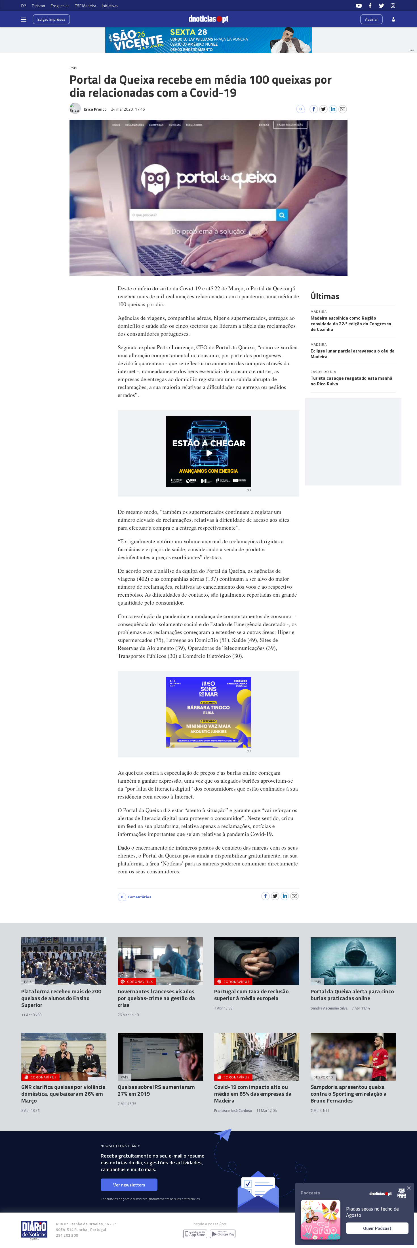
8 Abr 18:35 (30, 1110)
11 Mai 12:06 (266, 1110)
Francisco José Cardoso (233, 1110)
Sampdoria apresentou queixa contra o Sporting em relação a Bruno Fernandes (349, 1093)
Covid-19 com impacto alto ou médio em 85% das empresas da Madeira (253, 1093)
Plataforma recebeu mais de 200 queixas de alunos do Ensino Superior (61, 998)
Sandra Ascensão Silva (329, 1008)
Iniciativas (110, 6)
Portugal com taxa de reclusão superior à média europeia (251, 994)
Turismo (38, 6)
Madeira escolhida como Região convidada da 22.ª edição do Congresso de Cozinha (351, 323)
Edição (51, 19)
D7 (23, 6)
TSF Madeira (85, 6)
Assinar (371, 19)
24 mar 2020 (128, 109)
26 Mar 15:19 (128, 1015)
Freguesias (60, 6)
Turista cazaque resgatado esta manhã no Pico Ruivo (351, 381)
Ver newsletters (129, 1184)
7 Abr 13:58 (223, 1008)
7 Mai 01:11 (320, 1110)
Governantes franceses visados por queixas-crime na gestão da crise (156, 998)
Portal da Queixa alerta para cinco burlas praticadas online (352, 994)
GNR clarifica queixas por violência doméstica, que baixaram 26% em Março (63, 1093)
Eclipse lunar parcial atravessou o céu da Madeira (353, 353)
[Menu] (23, 19)
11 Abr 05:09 (31, 1015)
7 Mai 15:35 (127, 1103)
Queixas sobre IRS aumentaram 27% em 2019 (156, 1090)
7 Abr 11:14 (361, 1008)
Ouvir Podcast (377, 1228)
